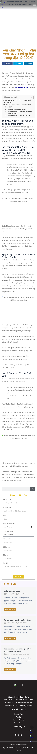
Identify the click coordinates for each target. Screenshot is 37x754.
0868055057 (27, 703)
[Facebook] (16, 735)
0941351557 (16, 703)
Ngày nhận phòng (9, 524)
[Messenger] (32, 732)
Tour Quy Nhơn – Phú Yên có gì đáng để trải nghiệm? (17, 101)
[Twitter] (18, 735)
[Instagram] (21, 735)
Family (18, 717)
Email (5, 515)
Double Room (19, 723)
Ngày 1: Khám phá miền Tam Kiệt (17, 109)
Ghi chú (5, 563)
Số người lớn (7, 539)
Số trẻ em (6, 547)
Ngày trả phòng (8, 531)
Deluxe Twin (18, 714)
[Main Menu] (34, 4)
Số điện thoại (7, 507)
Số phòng (6, 555)
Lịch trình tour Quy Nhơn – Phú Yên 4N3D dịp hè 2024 (17, 106)
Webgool (18, 750)
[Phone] (32, 737)
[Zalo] (32, 743)
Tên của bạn (7, 499)
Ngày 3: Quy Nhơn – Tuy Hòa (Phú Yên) (19, 115)
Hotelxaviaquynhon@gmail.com (21, 705)
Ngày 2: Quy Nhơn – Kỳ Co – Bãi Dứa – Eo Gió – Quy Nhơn (20, 112)
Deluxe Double (18, 720)
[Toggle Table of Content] (31, 97)
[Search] (32, 489)
